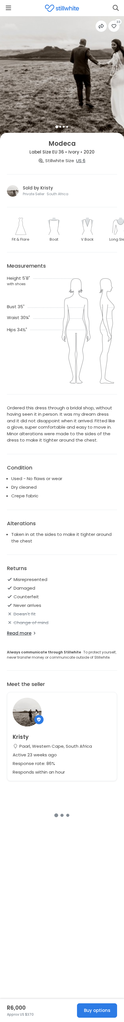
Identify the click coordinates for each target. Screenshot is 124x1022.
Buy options (97, 1010)
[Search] (115, 8)
